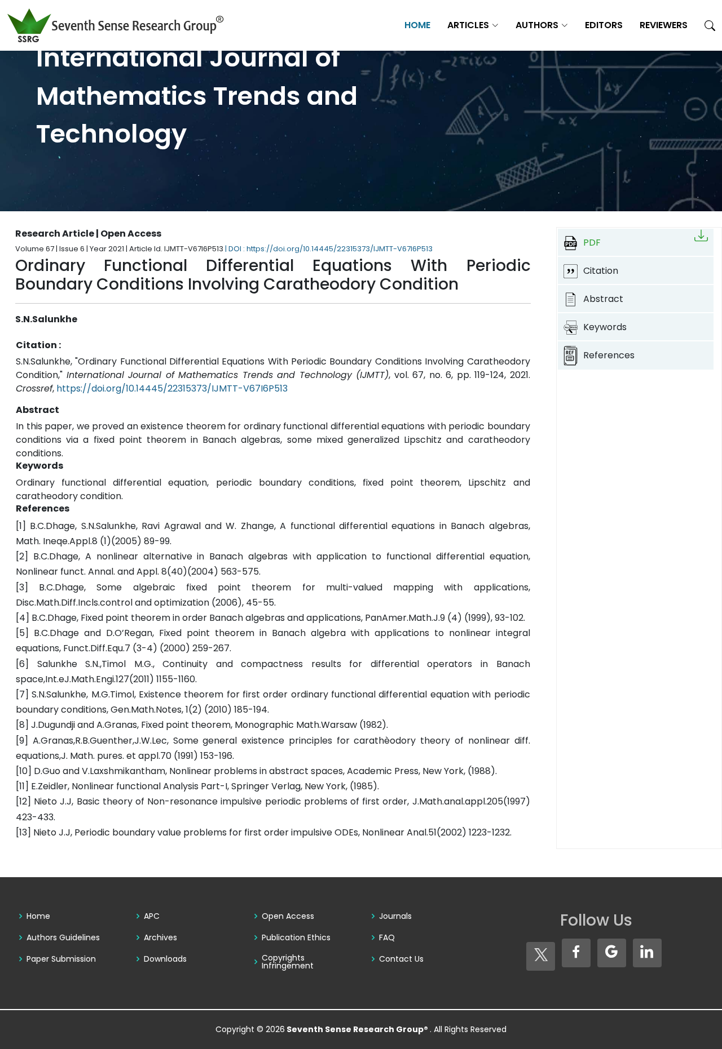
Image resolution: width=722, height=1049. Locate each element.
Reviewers (664, 25)
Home (417, 25)
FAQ (387, 937)
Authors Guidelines (63, 937)
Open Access (288, 916)
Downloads (165, 959)
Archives (160, 937)
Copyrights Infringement (288, 962)
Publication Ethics (296, 937)
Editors (604, 25)
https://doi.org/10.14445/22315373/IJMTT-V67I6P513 (172, 388)
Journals (395, 916)
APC (152, 916)
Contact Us (401, 959)
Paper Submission (61, 959)
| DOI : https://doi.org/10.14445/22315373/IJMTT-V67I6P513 (329, 248)
